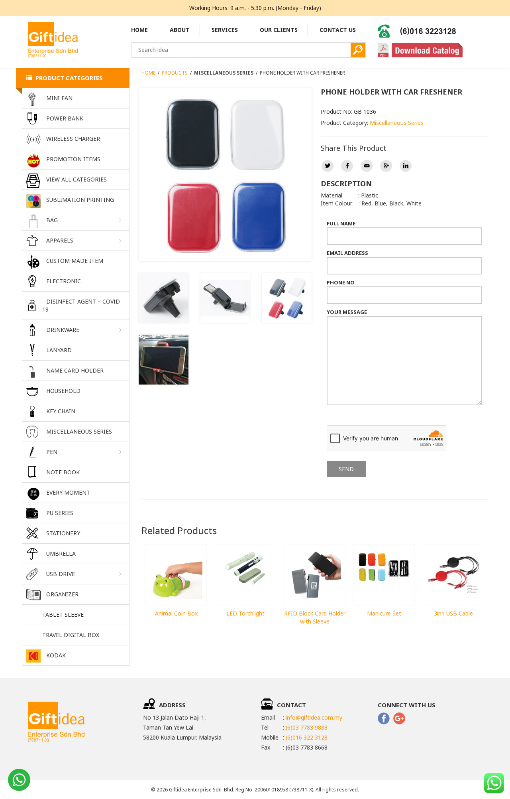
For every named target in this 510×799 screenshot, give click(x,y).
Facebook (347, 166)
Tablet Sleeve (63, 614)
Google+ (386, 166)
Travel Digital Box (70, 635)
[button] (75, 220)
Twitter (327, 166)
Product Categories (67, 78)
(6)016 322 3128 (307, 737)
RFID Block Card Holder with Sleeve (314, 617)
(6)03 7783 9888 (307, 727)
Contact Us (338, 30)
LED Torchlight (245, 613)
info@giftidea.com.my (314, 717)
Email (367, 166)
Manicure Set (384, 613)
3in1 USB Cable (453, 613)
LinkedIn (406, 166)
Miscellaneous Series (397, 122)
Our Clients (279, 30)
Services (225, 30)
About (180, 30)
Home (139, 30)
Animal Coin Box (176, 613)
